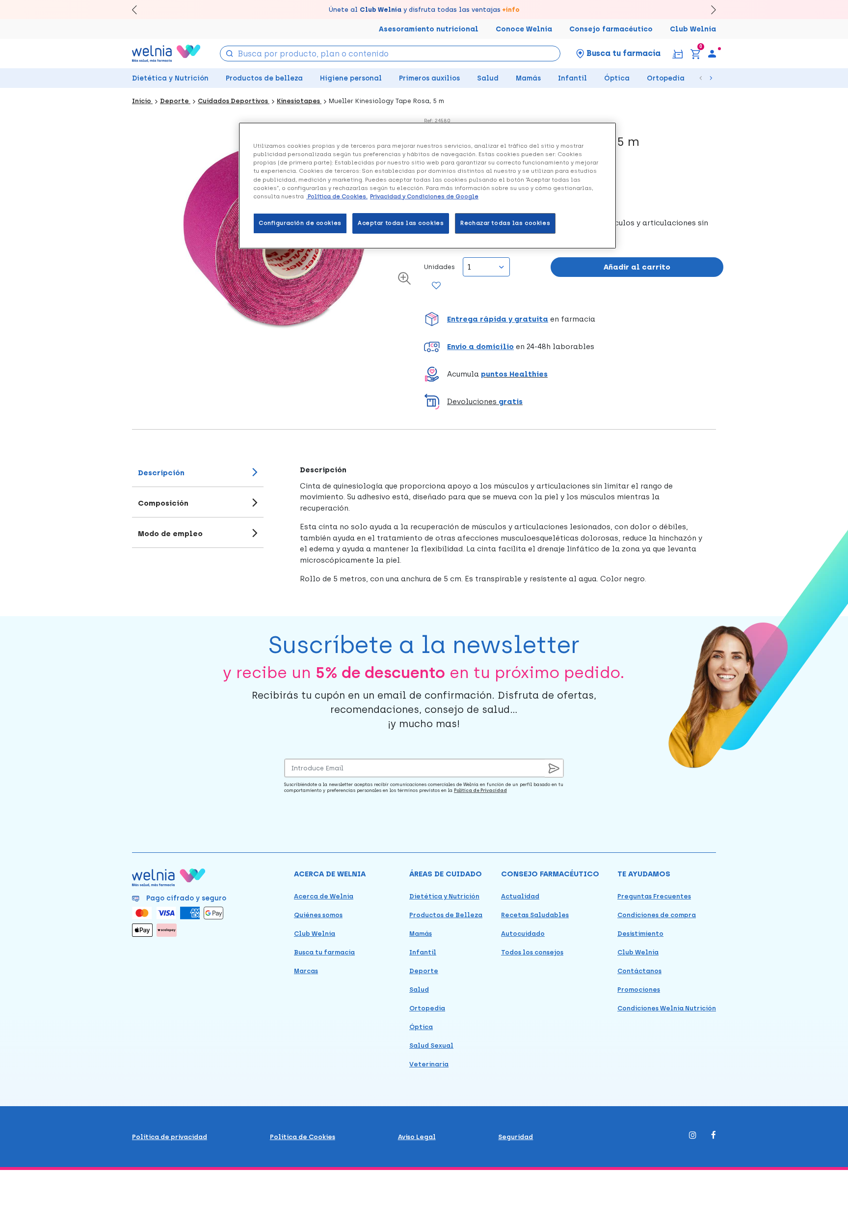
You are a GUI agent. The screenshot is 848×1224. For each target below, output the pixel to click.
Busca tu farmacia (324, 952)
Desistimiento (640, 933)
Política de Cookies (302, 1137)
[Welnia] (166, 53)
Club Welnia (693, 29)
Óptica (617, 78)
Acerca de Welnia (323, 896)
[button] (574, 319)
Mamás (528, 78)
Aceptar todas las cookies (401, 222)
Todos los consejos (532, 952)
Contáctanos (639, 971)
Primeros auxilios (429, 78)
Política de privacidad (169, 1137)
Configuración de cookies (300, 222)
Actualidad (520, 896)
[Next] (708, 9)
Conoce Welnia (524, 29)
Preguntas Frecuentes (654, 896)
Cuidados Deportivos (233, 101)
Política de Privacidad (480, 790)
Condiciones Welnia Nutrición (666, 1008)
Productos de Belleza (445, 915)
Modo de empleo (170, 533)
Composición (163, 503)
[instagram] (693, 1136)
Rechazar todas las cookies (505, 222)
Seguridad (515, 1137)
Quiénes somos (318, 915)
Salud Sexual (431, 1045)
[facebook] (713, 1136)
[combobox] (390, 53)
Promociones (638, 989)
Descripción (161, 472)
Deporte (175, 101)
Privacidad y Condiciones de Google (424, 196)
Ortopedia (666, 78)
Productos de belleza (264, 78)
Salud (488, 78)
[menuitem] (712, 53)
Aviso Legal (417, 1137)
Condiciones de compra (656, 915)
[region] (427, 185)
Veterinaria (429, 1064)
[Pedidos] (677, 53)
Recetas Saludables (535, 915)
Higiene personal (351, 78)
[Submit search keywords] (229, 52)
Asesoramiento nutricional (428, 29)
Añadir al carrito (637, 267)
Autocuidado (523, 933)
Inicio (142, 101)
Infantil (572, 78)
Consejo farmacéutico (611, 29)
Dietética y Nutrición (170, 78)
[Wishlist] (436, 286)
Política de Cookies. (337, 196)
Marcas (306, 971)
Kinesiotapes (299, 101)
